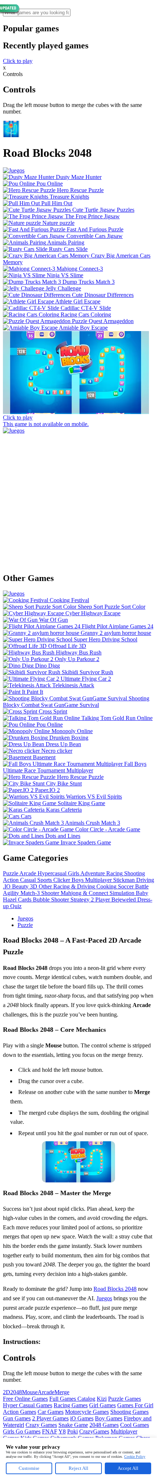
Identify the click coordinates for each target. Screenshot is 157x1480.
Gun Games (17, 1418)
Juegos (25, 918)
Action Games (19, 1412)
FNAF (49, 1431)
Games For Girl (135, 1405)
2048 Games (104, 1425)
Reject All (78, 1468)
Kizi (102, 1399)
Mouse (30, 1392)
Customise (29, 1468)
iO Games (81, 1418)
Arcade (46, 1392)
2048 (16, 1392)
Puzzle (25, 925)
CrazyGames (94, 1431)
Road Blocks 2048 (115, 1289)
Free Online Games (25, 1399)
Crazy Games (41, 1425)
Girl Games (102, 1405)
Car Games (51, 1412)
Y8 (62, 1431)
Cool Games (134, 1425)
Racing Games (71, 1405)
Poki (72, 1431)
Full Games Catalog (72, 1399)
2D (6, 1392)
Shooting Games (129, 1412)
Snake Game (73, 1425)
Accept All (128, 1468)
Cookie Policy (134, 1457)
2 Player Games (50, 1418)
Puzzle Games (124, 1399)
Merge (61, 1392)
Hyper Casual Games (27, 1405)
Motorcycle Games (87, 1412)
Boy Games (108, 1418)
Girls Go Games (22, 1431)
